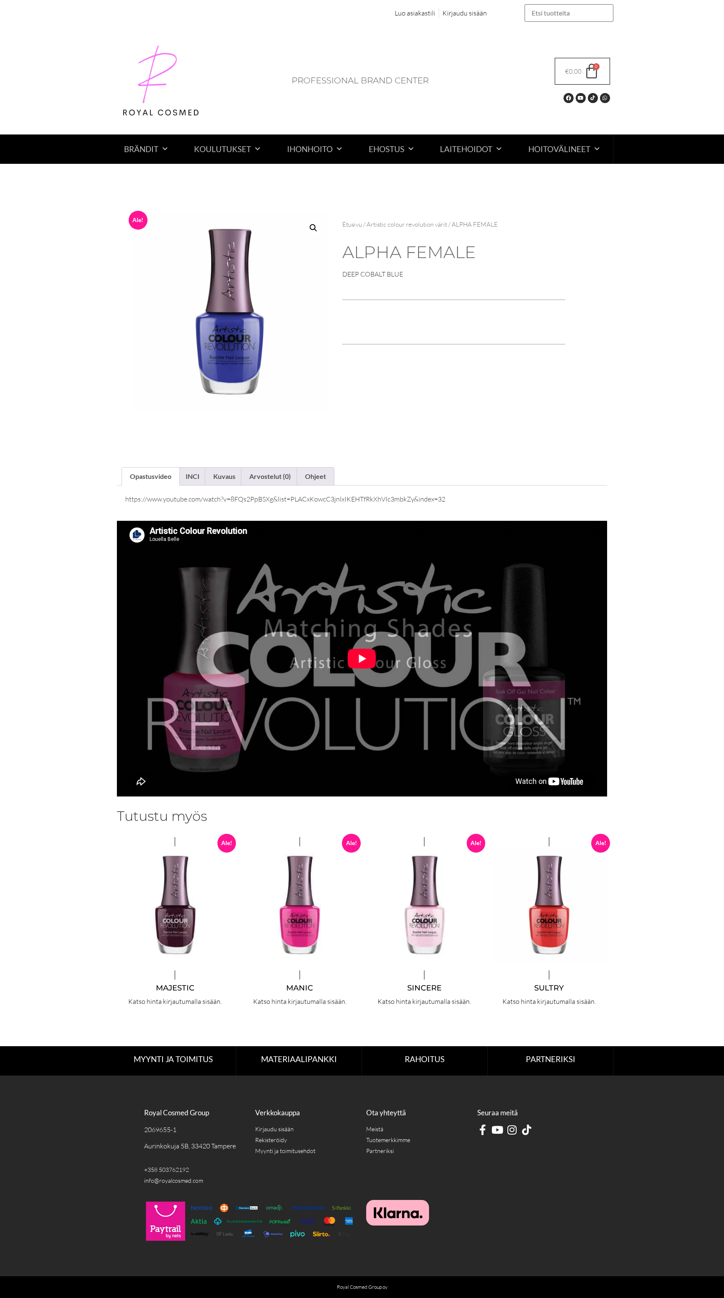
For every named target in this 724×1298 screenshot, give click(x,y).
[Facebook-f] (482, 1130)
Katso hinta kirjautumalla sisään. (175, 1001)
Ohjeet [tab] (315, 476)
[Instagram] (512, 1130)
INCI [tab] (192, 476)
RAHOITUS (425, 1059)
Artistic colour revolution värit (407, 224)
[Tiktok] (593, 98)
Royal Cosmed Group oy (362, 1287)
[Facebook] (569, 98)
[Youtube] (581, 98)
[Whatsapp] (605, 98)
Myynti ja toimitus (173, 1059)
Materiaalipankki (299, 1059)
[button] (313, 227)
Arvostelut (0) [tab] (270, 476)
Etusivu (352, 224)
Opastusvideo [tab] (150, 476)
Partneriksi (550, 1059)
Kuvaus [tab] (224, 476)
